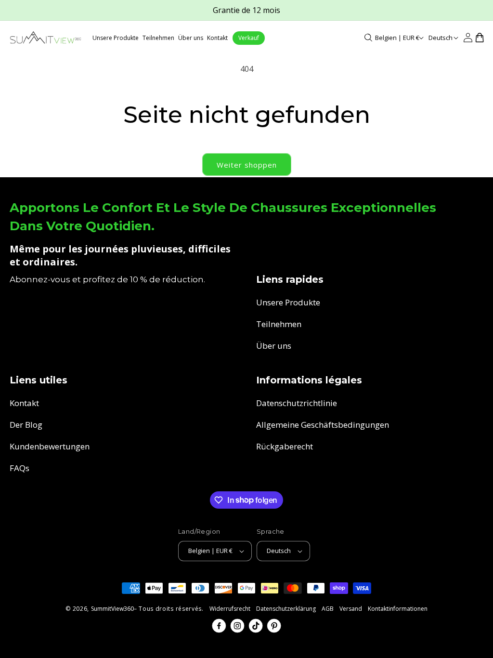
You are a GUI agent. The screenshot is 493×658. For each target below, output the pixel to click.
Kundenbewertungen (50, 446)
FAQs (19, 468)
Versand (350, 609)
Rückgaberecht (284, 446)
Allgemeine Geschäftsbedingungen (322, 424)
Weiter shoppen (247, 165)
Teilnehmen (278, 323)
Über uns (273, 345)
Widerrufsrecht (229, 609)
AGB (328, 609)
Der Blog (26, 424)
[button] (368, 37)
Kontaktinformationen (398, 609)
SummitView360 (112, 609)
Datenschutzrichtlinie (296, 402)
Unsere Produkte (288, 302)
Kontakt (24, 402)
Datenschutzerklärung (286, 609)
